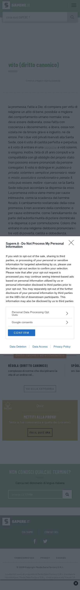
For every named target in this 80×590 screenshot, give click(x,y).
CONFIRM (21, 332)
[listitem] (40, 313)
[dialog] (40, 295)
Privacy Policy (62, 346)
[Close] (72, 244)
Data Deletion (18, 346)
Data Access (40, 346)
